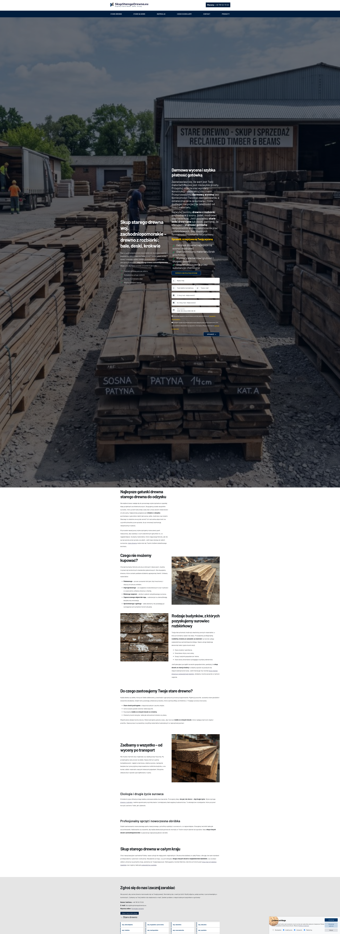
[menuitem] (131, 925)
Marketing (309, 930)
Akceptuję (331, 920)
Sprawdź (210, 334)
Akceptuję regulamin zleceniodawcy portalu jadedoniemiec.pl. (193, 317)
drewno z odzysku (126, 802)
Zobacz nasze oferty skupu (129, 913)
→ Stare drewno (128, 917)
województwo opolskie (148, 865)
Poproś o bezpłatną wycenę (186, 273)
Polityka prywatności (304, 925)
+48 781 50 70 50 (218, 5)
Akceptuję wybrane (331, 925)
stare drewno (132, 543)
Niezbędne (278, 930)
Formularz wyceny (137, 909)
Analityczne (288, 930)
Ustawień (299, 930)
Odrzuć (331, 930)
